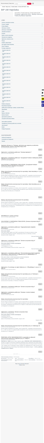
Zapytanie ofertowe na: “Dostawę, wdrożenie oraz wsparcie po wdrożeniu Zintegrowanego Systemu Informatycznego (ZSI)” (19, 146)
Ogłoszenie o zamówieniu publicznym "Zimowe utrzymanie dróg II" (18, 286)
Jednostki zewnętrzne (6, 31)
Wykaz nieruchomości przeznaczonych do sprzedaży (14, 299)
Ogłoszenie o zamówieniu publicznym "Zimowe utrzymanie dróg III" (18, 240)
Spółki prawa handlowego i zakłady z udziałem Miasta (13, 107)
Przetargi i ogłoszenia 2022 (6, 61)
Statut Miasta (4, 109)
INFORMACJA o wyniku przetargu (9, 215)
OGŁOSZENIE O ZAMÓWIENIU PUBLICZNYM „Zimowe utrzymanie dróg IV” (20, 221)
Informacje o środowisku (7, 29)
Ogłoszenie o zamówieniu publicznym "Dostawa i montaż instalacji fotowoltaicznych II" (18, 293)
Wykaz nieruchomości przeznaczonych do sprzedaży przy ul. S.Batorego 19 (20, 325)
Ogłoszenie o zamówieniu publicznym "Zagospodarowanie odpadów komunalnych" (18, 227)
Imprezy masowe (5, 114)
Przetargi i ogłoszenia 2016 (6, 84)
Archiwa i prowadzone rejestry (8, 22)
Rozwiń (40, 149)
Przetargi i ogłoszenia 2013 (6, 95)
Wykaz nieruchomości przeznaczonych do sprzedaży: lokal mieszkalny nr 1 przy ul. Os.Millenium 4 (21, 172)
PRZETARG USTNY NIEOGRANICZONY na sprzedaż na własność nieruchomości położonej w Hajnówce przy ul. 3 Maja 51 (18, 338)
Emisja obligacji (5, 26)
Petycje (3, 40)
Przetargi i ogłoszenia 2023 (6, 64)
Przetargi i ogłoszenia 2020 (35, 12)
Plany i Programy (5, 46)
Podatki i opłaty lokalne (6, 42)
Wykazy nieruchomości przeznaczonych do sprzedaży (15, 199)
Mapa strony (11, 3)
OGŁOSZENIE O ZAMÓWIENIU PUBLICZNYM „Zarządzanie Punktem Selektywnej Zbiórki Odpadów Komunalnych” (19, 165)
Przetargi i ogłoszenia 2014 (6, 91)
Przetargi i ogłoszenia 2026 (6, 51)
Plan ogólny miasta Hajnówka (8, 44)
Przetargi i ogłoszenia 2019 (6, 74)
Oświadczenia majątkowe (7, 37)
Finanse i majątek (5, 24)
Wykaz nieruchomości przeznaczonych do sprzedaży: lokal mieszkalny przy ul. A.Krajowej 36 (21, 184)
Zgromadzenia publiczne (7, 116)
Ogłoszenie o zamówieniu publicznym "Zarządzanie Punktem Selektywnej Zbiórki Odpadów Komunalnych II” (21, 158)
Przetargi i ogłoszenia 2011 (6, 101)
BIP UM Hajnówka (10, 10)
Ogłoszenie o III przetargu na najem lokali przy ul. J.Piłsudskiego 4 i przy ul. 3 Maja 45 (21, 267)
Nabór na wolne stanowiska (7, 35)
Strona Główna (17, 12)
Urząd (3, 111)
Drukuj (33, 3)
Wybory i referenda (5, 113)
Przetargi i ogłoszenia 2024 (6, 54)
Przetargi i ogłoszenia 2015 (6, 88)
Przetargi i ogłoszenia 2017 (6, 81)
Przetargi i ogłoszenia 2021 (6, 68)
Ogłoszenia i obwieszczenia (7, 38)
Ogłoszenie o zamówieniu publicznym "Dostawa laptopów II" (16, 152)
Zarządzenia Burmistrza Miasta (8, 118)
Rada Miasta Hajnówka (6, 105)
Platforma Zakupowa (6, 103)
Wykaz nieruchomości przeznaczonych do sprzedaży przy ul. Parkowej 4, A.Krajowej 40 (19, 274)
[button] (42, 90)
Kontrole (3, 33)
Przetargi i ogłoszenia (25, 12)
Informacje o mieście (6, 27)
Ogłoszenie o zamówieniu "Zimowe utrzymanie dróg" (14, 312)
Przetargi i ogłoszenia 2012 (6, 98)
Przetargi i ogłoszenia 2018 (6, 78)
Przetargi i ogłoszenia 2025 (6, 57)
